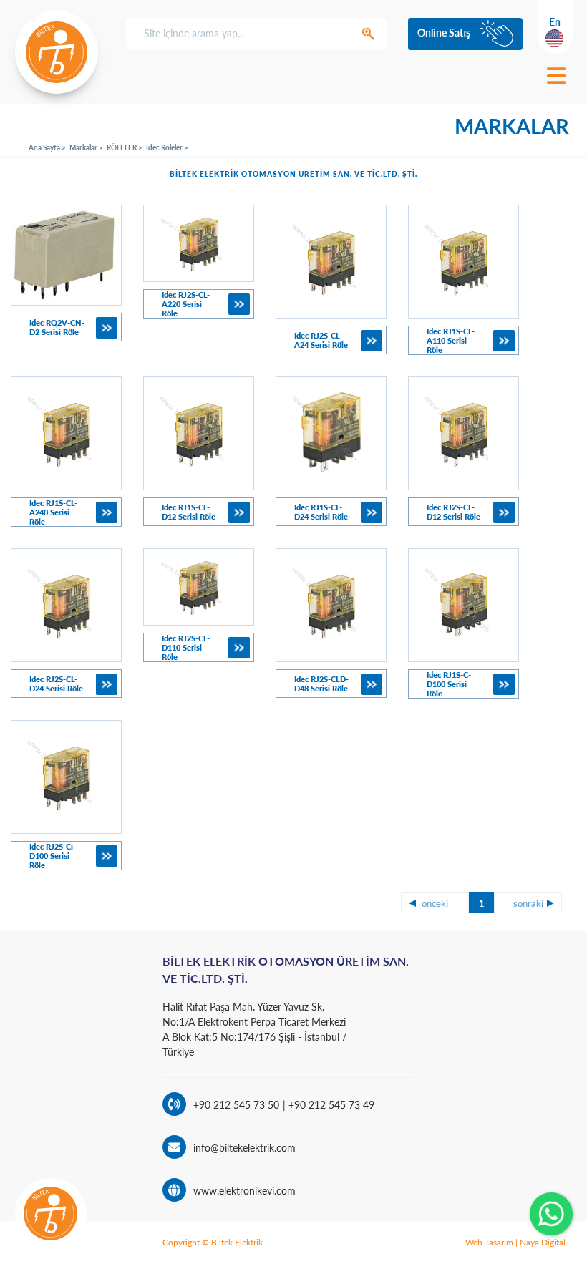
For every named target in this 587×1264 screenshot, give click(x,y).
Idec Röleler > (167, 147)
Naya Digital (543, 1242)
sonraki (528, 903)
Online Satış (443, 32)
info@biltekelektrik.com (244, 1148)
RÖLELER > (124, 147)
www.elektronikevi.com (244, 1191)
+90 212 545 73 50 (236, 1105)
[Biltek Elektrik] (56, 52)
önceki (435, 903)
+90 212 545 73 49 (330, 1105)
